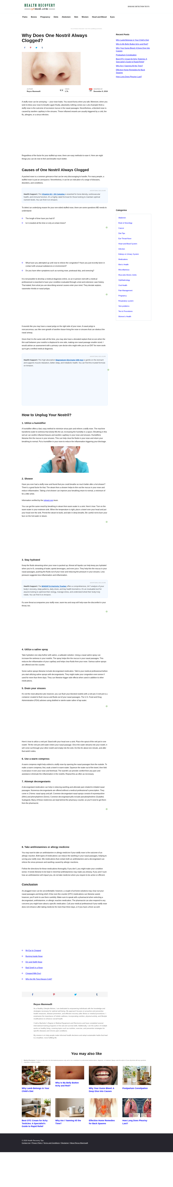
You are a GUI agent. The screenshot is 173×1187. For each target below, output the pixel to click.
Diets (56, 17)
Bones (34, 17)
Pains (24, 17)
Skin (76, 17)
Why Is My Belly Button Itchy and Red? (132, 44)
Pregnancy (45, 17)
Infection (121, 249)
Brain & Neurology (125, 223)
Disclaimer (65, 1143)
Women (85, 17)
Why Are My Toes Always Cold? (39, 979)
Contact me (26, 1143)
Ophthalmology (124, 280)
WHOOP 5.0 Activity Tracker (54, 586)
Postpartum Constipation (126, 55)
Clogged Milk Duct (33, 973)
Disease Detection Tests (138, 6)
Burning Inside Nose (34, 956)
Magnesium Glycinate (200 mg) (70, 360)
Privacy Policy (37, 1143)
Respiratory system (126, 301)
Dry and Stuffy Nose (34, 962)
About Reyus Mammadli (79, 1143)
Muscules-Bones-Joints (127, 275)
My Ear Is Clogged (33, 951)
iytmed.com (48, 500)
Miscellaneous (123, 270)
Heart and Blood (99, 17)
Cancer (121, 228)
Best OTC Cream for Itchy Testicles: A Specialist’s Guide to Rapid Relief (35, 1123)
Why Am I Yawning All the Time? (129, 66)
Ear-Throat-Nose (124, 238)
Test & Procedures (125, 311)
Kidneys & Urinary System (128, 254)
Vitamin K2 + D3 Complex (53, 194)
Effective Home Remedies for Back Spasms (102, 1122)
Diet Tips (121, 233)
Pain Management (125, 290)
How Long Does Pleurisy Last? (129, 77)
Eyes (112, 17)
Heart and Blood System (127, 244)
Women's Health (124, 316)
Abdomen (66, 17)
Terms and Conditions (51, 1143)
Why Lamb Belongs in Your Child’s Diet (132, 40)
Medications (123, 259)
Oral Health (122, 285)
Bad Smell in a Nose (34, 968)
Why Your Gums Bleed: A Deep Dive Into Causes (101, 1089)
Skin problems (123, 306)
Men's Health (123, 264)
